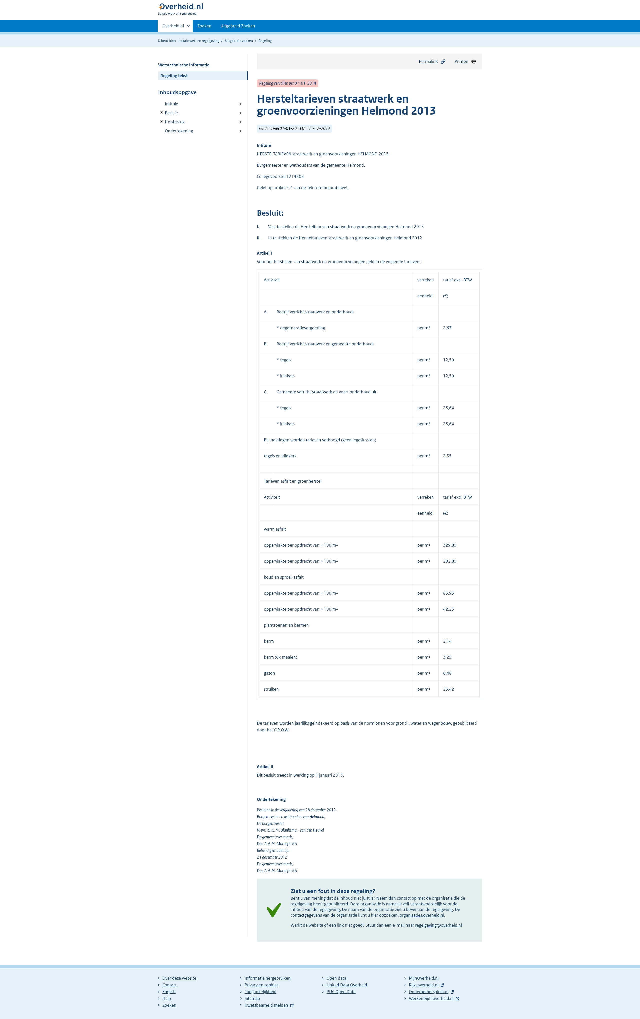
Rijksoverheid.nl (423, 985)
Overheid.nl (173, 27)
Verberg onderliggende (162, 112)
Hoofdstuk (171, 122)
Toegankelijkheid (260, 991)
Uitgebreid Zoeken (237, 26)
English (169, 991)
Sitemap (252, 998)
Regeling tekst (174, 75)
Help (166, 998)
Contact (169, 985)
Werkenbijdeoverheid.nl (431, 998)
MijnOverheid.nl (424, 978)
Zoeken (205, 26)
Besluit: (168, 113)
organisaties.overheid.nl (422, 915)
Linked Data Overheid (347, 985)
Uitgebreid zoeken (239, 40)
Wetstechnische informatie (184, 65)
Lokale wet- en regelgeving (199, 40)
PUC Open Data (341, 991)
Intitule (171, 104)
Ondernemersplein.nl (428, 991)
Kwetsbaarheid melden (266, 1005)
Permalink (428, 61)
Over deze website (179, 978)
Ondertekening (179, 131)
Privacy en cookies (261, 985)
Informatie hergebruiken (268, 978)
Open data (336, 978)
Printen (461, 61)
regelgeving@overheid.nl (438, 925)
